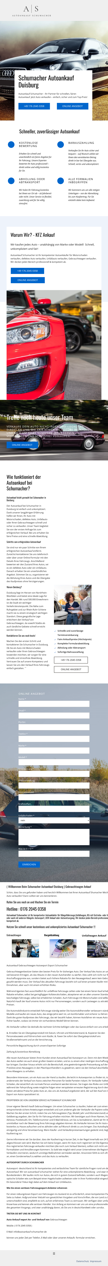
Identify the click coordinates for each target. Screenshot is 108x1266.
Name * (22, 698)
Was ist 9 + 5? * (25, 848)
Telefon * (23, 733)
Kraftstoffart (24, 804)
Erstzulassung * (26, 768)
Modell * (22, 757)
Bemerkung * (25, 827)
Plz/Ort (21, 722)
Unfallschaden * (26, 815)
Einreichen (29, 864)
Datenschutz (83, 1261)
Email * (22, 710)
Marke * (22, 745)
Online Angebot (72, 106)
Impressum (95, 1261)
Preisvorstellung (26, 780)
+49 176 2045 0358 (34, 106)
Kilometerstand (26, 792)
